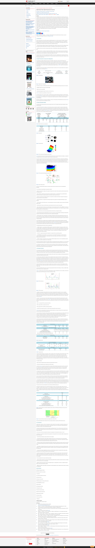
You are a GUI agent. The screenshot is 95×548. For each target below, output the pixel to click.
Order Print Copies (54, 540)
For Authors (46, 541)
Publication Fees (28, 15)
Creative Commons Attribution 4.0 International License (53, 535)
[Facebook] (28, 108)
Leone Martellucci (48, 11)
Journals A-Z (38, 539)
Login (68, 1)
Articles (32, 3)
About (48, 3)
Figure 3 (46, 110)
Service (53, 538)
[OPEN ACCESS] (60, 1)
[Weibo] (33, 108)
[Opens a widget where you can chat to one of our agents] (92, 547)
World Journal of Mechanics (30, 80)
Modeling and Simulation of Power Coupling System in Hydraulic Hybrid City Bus (30, 24)
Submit (56, 3)
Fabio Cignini (37, 11)
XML (48, 14)
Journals (36, 3)
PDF (44, 14)
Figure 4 (49, 110)
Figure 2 (67, 99)
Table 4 (41, 296)
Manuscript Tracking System (55, 539)
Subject (38, 540)
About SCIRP (47, 538)
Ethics (45, 539)
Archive (27, 12)
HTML (46, 14)
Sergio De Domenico (42, 11)
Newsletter (27, 43)
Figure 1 (46, 68)
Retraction (64, 542)
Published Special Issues (29, 39)
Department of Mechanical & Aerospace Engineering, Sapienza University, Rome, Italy (47, 13)
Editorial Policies (46, 540)
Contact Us (27, 46)
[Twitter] (26, 108)
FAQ (52, 542)
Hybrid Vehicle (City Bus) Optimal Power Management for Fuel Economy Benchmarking (30, 22)
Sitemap (38, 542)
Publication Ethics (65, 540)
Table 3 (41, 95)
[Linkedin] (30, 108)
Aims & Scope (28, 9)
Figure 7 (38, 270)
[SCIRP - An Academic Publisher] (30, 1)
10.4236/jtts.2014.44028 (40, 14)
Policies (64, 538)
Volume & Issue (54, 543)
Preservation (64, 541)
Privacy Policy (64, 543)
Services (52, 3)
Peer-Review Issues (47, 542)
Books (40, 3)
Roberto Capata (52, 11)
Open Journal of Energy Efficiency (31, 97)
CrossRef (48, 510)
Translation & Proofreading (55, 541)
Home (27, 3)
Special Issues (46, 544)
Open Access (64, 539)
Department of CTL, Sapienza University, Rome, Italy (43, 12)
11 (51, 225)
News (44, 3)
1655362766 (28, 115)
